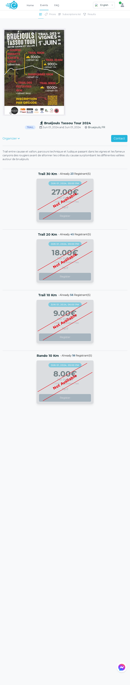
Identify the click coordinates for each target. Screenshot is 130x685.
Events (44, 5)
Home (30, 5)
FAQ (56, 5)
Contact (119, 138)
